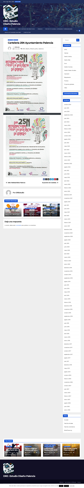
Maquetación (67, 77)
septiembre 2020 (68, 236)
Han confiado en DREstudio (26, 29)
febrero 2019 (67, 302)
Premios (40, 29)
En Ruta (47, 210)
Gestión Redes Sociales (70, 70)
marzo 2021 (67, 219)
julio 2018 (66, 323)
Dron (65, 63)
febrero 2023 (67, 156)
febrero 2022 (67, 187)
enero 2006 (67, 410)
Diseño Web (67, 60)
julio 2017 (66, 361)
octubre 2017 (67, 351)
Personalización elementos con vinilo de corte (31, 450)
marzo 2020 (67, 257)
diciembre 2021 (68, 194)
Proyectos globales (69, 84)
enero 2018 (67, 340)
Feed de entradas (68, 423)
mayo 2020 (67, 250)
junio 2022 (66, 174)
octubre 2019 (67, 274)
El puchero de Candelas (49, 182)
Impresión (15, 208)
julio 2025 (66, 108)
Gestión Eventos (68, 67)
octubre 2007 (67, 385)
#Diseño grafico (34, 48)
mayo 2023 (67, 146)
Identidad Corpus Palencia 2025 (70, 449)
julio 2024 (66, 118)
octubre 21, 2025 (11, 452)
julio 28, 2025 (49, 452)
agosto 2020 (67, 240)
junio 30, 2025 (68, 452)
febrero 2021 (67, 222)
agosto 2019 (67, 281)
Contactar (27, 32)
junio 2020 (67, 246)
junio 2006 (67, 406)
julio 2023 (66, 142)
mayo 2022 (67, 177)
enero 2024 (67, 132)
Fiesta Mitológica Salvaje (12, 211)
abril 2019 (66, 295)
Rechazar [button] (66, 485)
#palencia (41, 48)
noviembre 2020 (68, 233)
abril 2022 (66, 181)
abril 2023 (66, 149)
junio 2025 (66, 111)
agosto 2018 (67, 319)
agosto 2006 (67, 403)
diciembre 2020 (68, 229)
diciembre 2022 (68, 163)
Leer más (72, 485)
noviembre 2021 (68, 198)
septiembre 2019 (68, 278)
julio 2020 (66, 243)
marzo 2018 (67, 337)
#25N (23, 48)
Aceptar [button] (61, 485)
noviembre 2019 (68, 271)
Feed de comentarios (69, 426)
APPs (65, 49)
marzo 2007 (67, 392)
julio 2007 (66, 389)
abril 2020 (66, 253)
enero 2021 (67, 226)
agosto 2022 (67, 167)
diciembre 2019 (68, 267)
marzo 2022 (67, 184)
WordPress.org (68, 430)
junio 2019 (66, 288)
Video (65, 87)
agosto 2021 (67, 201)
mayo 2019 (67, 292)
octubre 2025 (67, 104)
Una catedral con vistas (31, 211)
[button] (77, 30)
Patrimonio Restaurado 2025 (50, 449)
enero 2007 (67, 399)
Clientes (66, 53)
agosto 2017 (67, 358)
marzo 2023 (67, 153)
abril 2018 (66, 333)
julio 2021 (66, 205)
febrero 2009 (67, 378)
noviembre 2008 (68, 382)
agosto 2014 (67, 371)
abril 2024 (66, 122)
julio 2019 (66, 285)
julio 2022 (66, 170)
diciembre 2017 (68, 344)
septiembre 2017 (68, 354)
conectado (18, 225)
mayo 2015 (67, 368)
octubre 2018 (67, 312)
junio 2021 (66, 208)
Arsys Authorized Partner (13, 32)
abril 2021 (66, 215)
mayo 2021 (67, 212)
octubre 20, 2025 (30, 452)
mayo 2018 (67, 330)
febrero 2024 (67, 128)
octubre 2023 (67, 135)
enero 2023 (67, 160)
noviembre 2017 (68, 347)
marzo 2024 (67, 125)
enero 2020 (67, 264)
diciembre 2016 (68, 364)
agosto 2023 (67, 139)
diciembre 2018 (68, 305)
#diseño (28, 48)
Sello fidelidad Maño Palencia (16, 182)
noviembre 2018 (68, 309)
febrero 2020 (67, 260)
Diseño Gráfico (9, 208)
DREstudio (12, 29)
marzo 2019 (67, 299)
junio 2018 (66, 326)
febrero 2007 (67, 396)
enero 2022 (67, 191)
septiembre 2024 (68, 115)
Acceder (66, 420)
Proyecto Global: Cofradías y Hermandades (58, 29)
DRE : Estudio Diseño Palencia (19, 476)
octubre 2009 (67, 375)
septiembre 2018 (68, 316)
